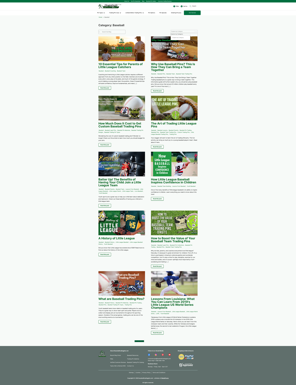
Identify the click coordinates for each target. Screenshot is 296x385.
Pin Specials (163, 12)
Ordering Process (176, 12)
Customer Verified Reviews (165, 1)
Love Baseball (139, 191)
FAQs (111, 359)
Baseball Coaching (110, 71)
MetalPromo (165, 378)
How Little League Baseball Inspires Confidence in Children (173, 181)
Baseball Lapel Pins (110, 130)
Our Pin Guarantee (135, 1)
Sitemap (131, 372)
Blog (143, 1)
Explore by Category (177, 34)
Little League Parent (115, 191)
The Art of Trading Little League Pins (173, 125)
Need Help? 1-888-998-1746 (156, 360)
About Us (126, 1)
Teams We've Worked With (118, 366)
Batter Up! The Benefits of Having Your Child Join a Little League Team (119, 182)
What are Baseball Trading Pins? (121, 299)
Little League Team (127, 191)
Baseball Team (121, 71)
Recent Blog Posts (115, 355)
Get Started (192, 12)
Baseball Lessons (162, 130)
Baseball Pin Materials (123, 130)
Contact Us (130, 366)
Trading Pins (173, 134)
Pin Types (100, 12)
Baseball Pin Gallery (151, 1)
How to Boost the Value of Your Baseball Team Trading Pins (173, 239)
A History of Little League (116, 238)
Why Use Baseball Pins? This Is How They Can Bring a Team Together (173, 67)
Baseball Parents (173, 130)
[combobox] (180, 36)
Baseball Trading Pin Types (112, 132)
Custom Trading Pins (184, 132)
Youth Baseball (103, 193)
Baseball (101, 71)
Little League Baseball (122, 242)
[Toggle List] (191, 36)
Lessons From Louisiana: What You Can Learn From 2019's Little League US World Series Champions (173, 303)
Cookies (138, 372)
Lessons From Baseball (132, 189)
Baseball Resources (132, 355)
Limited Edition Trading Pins (133, 12)
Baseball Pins (161, 74)
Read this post (104, 88)
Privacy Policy (146, 372)
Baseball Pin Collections (177, 245)
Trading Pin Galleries (133, 359)
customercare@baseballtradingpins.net (159, 358)
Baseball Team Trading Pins (184, 74)
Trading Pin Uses (114, 12)
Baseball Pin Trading (185, 130)
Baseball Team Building (164, 186)
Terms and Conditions (158, 372)
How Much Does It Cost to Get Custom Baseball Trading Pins (119, 125)
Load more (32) (139, 341)
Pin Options (151, 12)
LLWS (157, 313)
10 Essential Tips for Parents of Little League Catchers (120, 65)
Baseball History (109, 242)
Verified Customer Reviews (118, 362)
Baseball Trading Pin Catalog (135, 362)
